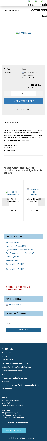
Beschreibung (11, 122)
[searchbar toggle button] (31, 3)
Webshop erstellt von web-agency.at (23, 438)
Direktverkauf (7, 360)
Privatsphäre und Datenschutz (14, 378)
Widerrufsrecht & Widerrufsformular (16, 367)
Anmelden (23, 330)
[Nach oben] (40, 437)
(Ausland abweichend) (29, 78)
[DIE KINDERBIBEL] (23, 33)
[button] (7, 93)
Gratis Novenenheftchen (12, 371)
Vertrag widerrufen (14, 430)
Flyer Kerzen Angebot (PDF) (17, 246)
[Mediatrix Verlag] (6, 3)
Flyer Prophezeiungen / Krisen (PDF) (20, 253)
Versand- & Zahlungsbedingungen (15, 363)
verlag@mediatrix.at (16, 418)
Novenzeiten (7, 389)
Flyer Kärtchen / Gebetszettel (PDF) (20, 250)
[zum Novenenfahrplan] (23, 305)
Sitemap (5, 382)
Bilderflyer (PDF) (12, 260)
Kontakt (5, 356)
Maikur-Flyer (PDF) (13, 257)
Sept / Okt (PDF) (12, 242)
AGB (3, 374)
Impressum (6, 352)
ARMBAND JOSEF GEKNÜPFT (34, 200)
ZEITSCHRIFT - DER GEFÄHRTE (13, 200)
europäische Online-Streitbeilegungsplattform (20, 385)
